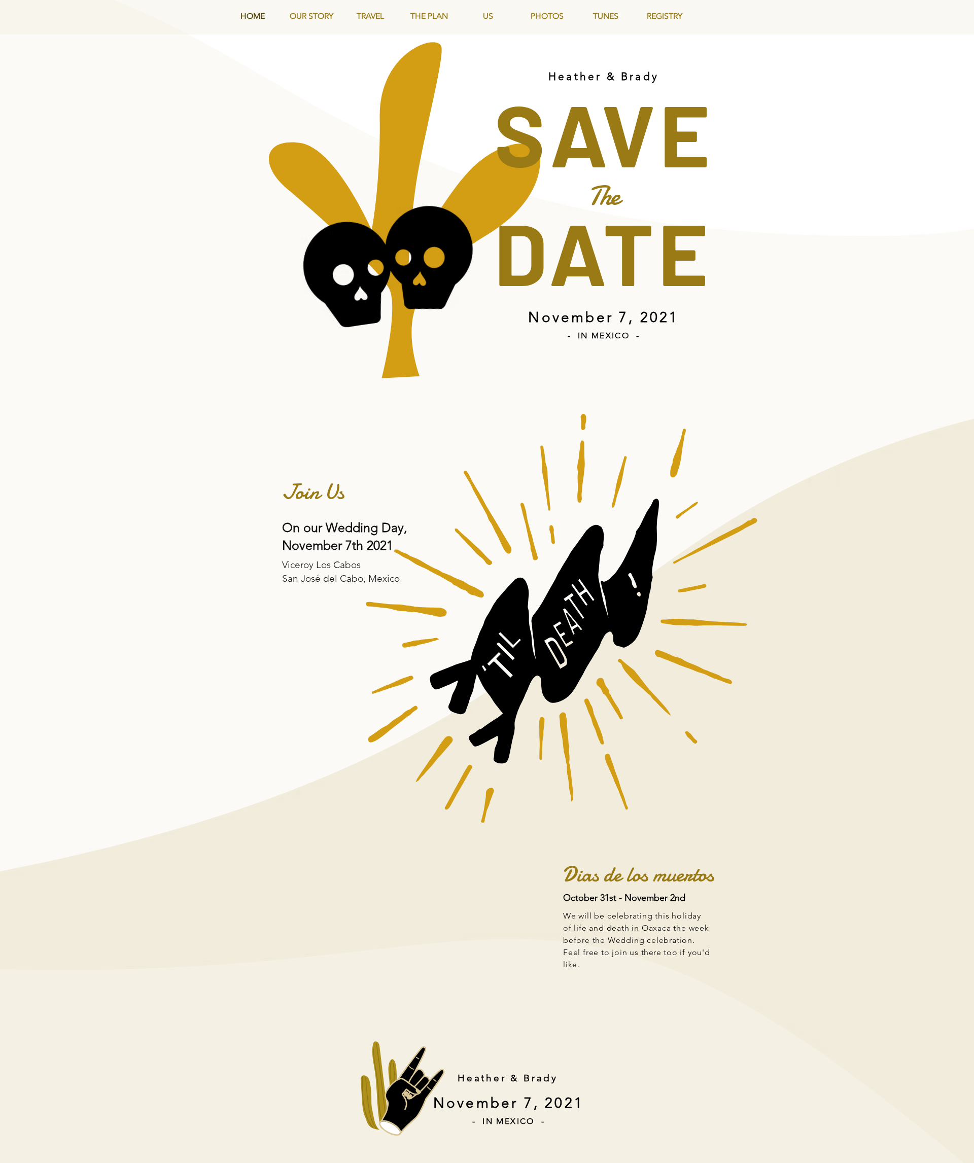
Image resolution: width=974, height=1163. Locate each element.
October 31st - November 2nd (624, 897)
